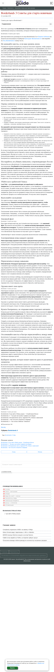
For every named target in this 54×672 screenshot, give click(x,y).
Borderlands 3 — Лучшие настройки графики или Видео (18, 416)
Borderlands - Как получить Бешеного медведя (14, 447)
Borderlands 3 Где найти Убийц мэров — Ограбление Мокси (19, 414)
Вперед (40, 452)
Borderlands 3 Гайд (10, 435)
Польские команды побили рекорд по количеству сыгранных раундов (25, 540)
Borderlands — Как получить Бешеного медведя (16, 419)
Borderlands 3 (11, 8)
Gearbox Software (44, 36)
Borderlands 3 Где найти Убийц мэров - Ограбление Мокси (17, 442)
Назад (13, 452)
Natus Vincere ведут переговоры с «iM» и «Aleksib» (18, 532)
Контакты (14, 552)
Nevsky (3, 427)
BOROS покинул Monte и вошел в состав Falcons (18, 535)
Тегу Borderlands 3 (9, 40)
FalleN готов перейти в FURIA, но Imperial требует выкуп (20, 537)
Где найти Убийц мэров (13, 513)
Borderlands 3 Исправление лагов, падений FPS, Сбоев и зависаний (22, 417)
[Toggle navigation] (3, 3)
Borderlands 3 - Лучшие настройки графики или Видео (16, 444)
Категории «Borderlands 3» (33, 38)
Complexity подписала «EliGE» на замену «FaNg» (18, 529)
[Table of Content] (50, 24)
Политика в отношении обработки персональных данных (23, 555)
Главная (4, 8)
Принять (12, 668)
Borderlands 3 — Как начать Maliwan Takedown (15, 421)
